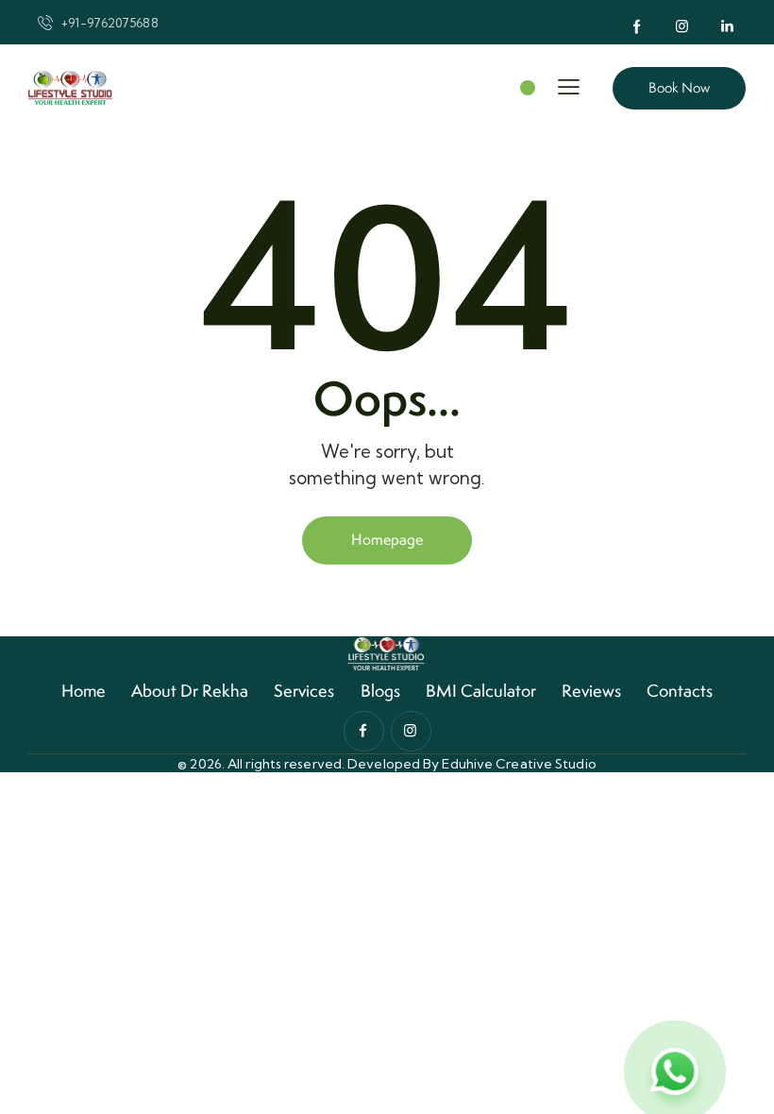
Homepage (387, 539)
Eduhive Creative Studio (519, 763)
